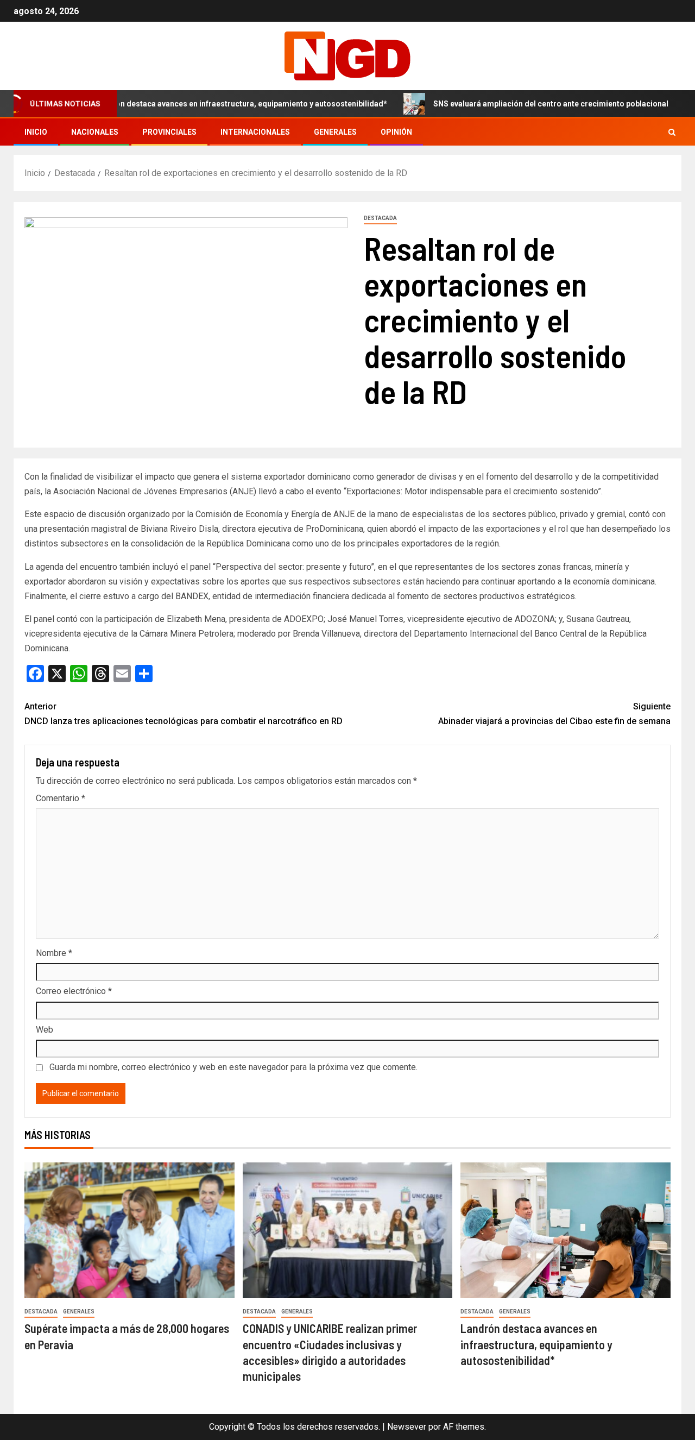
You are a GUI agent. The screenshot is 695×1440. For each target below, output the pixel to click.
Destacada (380, 218)
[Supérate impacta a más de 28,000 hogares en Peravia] (129, 1230)
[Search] (672, 132)
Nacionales (94, 132)
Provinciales (169, 132)
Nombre (54, 953)
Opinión (396, 132)
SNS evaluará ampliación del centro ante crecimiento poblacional (515, 103)
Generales (335, 132)
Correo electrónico (74, 991)
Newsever (406, 1427)
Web (44, 1029)
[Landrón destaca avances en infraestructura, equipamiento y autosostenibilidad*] (565, 1230)
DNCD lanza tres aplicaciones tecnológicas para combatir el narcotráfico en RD (183, 713)
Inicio (35, 132)
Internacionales (255, 132)
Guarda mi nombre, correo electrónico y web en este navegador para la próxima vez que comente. (233, 1067)
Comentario (60, 798)
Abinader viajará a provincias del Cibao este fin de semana (554, 713)
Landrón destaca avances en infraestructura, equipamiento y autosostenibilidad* (205, 103)
